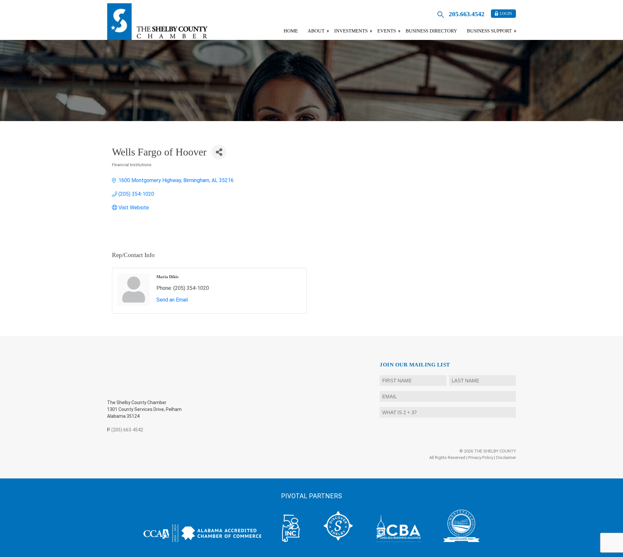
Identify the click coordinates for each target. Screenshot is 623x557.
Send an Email (172, 300)
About (316, 30)
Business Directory (431, 30)
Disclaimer (506, 457)
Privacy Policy (480, 457)
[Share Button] (219, 152)
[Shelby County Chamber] (157, 21)
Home (291, 30)
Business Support (489, 30)
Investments (351, 30)
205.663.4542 (466, 14)
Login (506, 13)
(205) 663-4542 (127, 429)
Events (386, 30)
